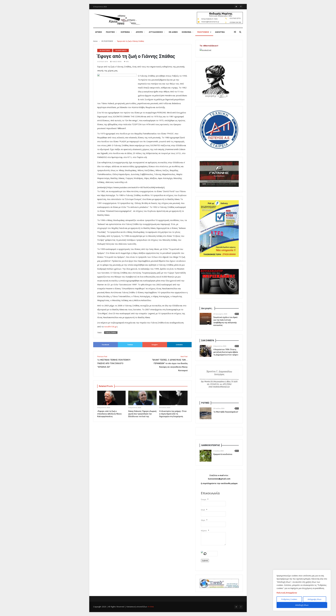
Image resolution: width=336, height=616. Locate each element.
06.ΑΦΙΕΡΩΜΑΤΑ (121, 50)
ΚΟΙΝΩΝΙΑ (186, 32)
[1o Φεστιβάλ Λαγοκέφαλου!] (205, 413)
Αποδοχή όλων (302, 605)
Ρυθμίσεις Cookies (289, 599)
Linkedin (179, 345)
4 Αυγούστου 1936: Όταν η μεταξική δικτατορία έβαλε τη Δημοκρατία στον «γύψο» (225, 352)
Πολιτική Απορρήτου (287, 592)
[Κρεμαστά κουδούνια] (205, 456)
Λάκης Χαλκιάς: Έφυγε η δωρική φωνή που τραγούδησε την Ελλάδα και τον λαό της (142, 413)
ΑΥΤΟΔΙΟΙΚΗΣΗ (156, 32)
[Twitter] (236, 7)
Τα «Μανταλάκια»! (209, 45)
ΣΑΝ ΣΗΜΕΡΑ (207, 340)
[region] (302, 590)
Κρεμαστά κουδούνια (222, 454)
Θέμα (203, 520)
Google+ (155, 345)
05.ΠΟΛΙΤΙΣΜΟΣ (107, 41)
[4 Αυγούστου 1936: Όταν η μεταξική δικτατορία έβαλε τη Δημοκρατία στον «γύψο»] (205, 351)
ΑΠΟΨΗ (139, 32)
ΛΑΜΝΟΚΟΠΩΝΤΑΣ (210, 445)
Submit (205, 560)
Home (95, 41)
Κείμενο (204, 530)
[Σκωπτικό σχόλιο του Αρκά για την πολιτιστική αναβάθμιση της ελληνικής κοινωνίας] (205, 319)
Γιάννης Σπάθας (110, 332)
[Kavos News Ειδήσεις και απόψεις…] (116, 18)
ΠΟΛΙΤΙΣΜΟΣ (203, 32)
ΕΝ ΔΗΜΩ (173, 32)
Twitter (130, 345)
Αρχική (98, 32)
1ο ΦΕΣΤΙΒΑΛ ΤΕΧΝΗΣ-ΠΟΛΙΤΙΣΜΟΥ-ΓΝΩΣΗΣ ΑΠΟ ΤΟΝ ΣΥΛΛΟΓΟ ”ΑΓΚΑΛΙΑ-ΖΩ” (114, 362)
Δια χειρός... (207, 308)
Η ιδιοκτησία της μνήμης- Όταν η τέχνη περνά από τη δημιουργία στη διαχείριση (173, 413)
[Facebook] (241, 7)
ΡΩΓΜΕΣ (205, 403)
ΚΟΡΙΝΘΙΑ (125, 32)
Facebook (105, 345)
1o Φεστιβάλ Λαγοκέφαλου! (225, 412)
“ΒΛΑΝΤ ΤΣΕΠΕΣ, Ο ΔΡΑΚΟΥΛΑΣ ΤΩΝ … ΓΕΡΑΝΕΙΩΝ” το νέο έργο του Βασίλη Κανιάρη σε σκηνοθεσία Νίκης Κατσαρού (170, 364)
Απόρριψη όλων (314, 599)
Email (203, 510)
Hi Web (151, 606)
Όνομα (203, 499)
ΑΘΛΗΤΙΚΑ (220, 32)
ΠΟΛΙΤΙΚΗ (110, 32)
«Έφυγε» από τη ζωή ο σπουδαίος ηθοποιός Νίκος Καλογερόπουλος (109, 413)
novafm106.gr (110, 326)
